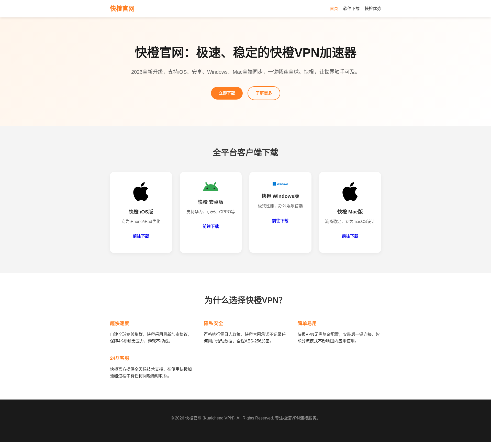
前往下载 (141, 236)
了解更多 (264, 93)
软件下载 (351, 8)
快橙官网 (193, 418)
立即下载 (227, 93)
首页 (334, 8)
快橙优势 (373, 8)
